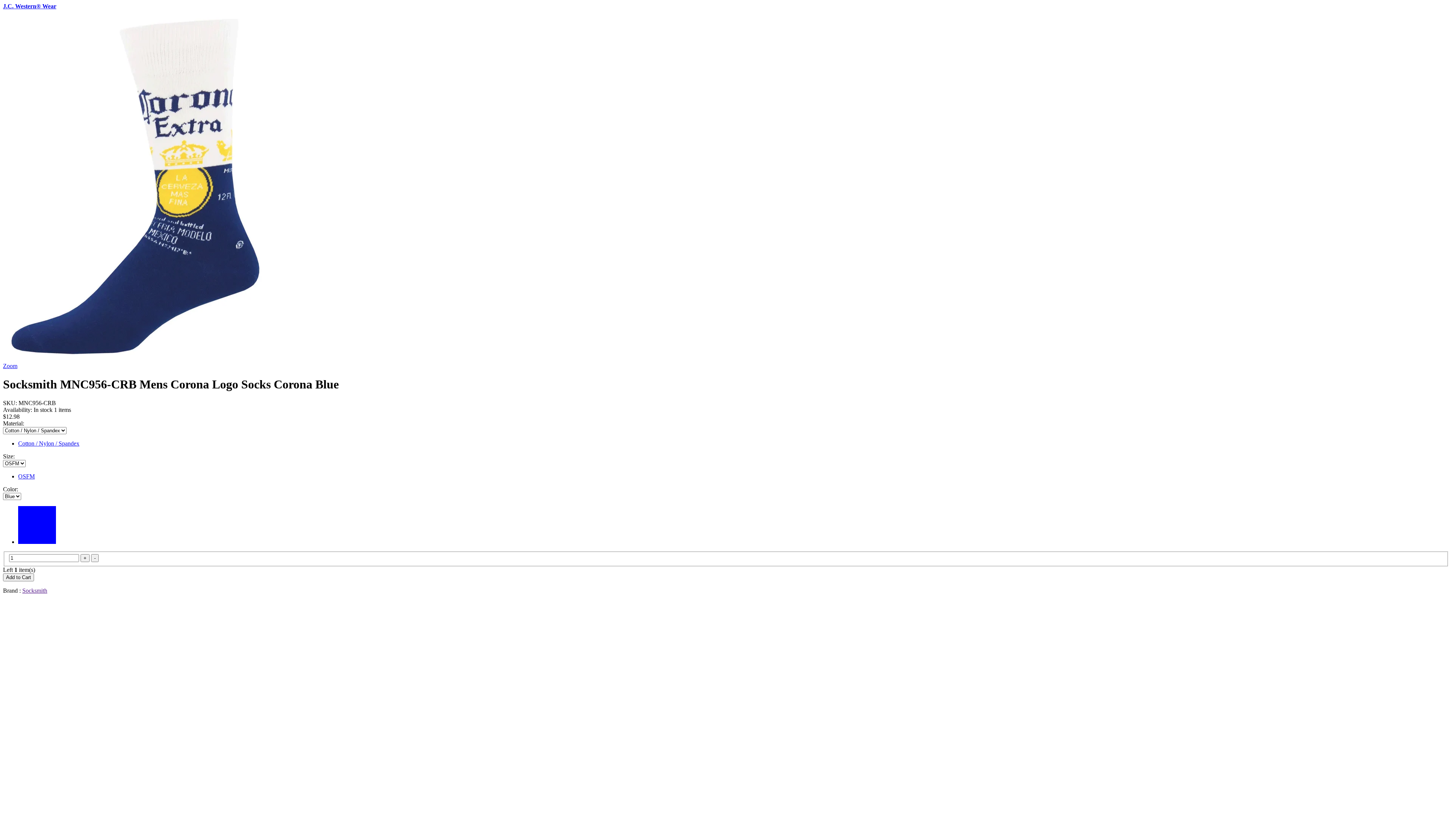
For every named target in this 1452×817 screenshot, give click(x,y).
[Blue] (37, 542)
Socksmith (34, 590)
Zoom (10, 366)
